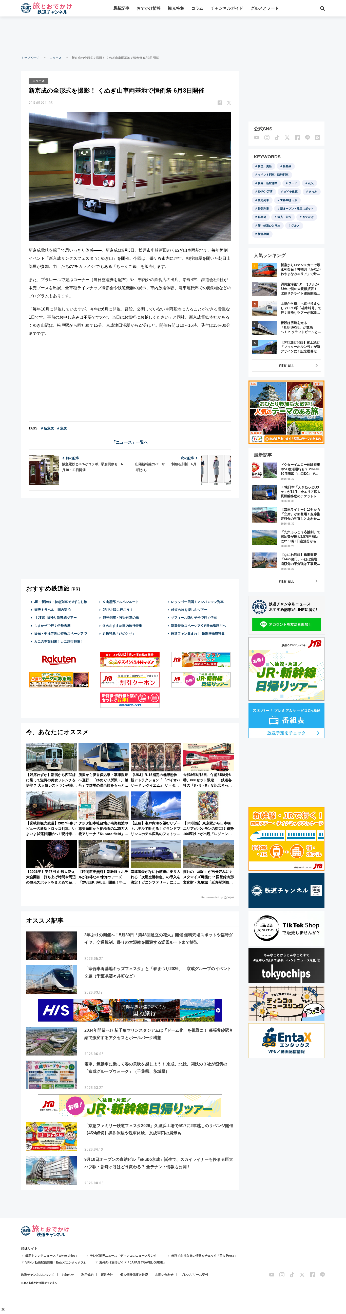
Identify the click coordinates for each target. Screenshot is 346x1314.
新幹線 (287, 166)
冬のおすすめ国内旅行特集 (122, 626)
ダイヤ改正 (291, 191)
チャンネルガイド (227, 8)
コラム (197, 8)
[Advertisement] (173, 35)
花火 (311, 183)
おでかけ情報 (149, 8)
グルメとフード (265, 8)
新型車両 (263, 233)
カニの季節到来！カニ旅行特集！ (59, 641)
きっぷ (313, 191)
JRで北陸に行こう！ (118, 610)
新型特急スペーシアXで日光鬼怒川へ (198, 626)
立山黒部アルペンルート (121, 602)
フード (293, 183)
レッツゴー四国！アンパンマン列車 (197, 602)
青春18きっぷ (288, 200)
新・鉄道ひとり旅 (269, 225)
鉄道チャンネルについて (37, 1274)
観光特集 (176, 8)
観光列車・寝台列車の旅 (121, 617)
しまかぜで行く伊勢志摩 (52, 626)
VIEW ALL (286, 365)
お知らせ (68, 1274)
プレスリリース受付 (194, 1274)
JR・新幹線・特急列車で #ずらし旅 (60, 602)
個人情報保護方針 (132, 1274)
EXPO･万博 (265, 191)
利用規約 (87, 1274)
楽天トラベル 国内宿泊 (52, 610)
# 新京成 (47, 428)
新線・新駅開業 (267, 183)
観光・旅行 (284, 216)
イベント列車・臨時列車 (273, 174)
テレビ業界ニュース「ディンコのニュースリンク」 (125, 1255)
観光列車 (263, 200)
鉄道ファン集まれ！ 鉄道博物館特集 (198, 633)
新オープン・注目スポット (297, 208)
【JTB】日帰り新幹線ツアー (55, 617)
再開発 (262, 216)
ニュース (55, 58)
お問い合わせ (164, 1274)
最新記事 (121, 8)
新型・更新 (265, 166)
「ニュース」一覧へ (130, 442)
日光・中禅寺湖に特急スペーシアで (60, 633)
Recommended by (212, 897)
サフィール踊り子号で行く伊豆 (194, 617)
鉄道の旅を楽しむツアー (189, 610)
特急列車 (263, 208)
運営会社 (107, 1274)
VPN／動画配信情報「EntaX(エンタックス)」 (56, 1262)
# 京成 (62, 428)
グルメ (295, 225)
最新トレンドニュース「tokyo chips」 (52, 1255)
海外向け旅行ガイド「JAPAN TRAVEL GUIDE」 (132, 1262)
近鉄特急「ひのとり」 (119, 633)
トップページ (30, 58)
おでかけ (308, 216)
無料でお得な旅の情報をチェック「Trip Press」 (204, 1255)
